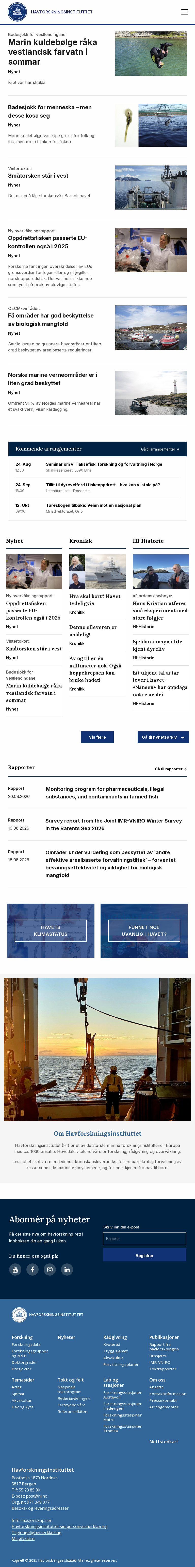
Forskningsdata (26, 1344)
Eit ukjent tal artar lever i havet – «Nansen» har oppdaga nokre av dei (160, 684)
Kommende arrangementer (48, 449)
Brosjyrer (158, 1355)
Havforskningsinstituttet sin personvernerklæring (60, 1526)
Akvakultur (113, 1357)
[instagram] (50, 1269)
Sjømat (18, 1393)
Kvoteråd (111, 1344)
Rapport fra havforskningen (164, 1346)
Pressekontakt (163, 1400)
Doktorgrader (24, 1362)
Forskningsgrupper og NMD (30, 1353)
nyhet (14, 71)
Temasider (23, 1380)
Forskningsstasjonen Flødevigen (122, 1406)
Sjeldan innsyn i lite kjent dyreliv (157, 645)
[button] (184, 11)
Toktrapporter (162, 1368)
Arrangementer (163, 1406)
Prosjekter (21, 1368)
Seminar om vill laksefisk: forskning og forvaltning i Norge (104, 464)
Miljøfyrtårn (23, 1538)
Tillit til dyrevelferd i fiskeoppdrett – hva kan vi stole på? (103, 484)
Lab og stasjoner (113, 1382)
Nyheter (66, 1337)
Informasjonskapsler (32, 1520)
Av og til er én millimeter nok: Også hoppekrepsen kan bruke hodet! (95, 669)
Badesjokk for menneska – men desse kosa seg (50, 111)
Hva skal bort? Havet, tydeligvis (95, 600)
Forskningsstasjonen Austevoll (122, 1395)
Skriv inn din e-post (121, 1227)
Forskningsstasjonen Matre (122, 1417)
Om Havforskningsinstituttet (97, 1133)
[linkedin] (67, 1269)
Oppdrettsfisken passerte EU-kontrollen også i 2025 (48, 242)
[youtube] (15, 1269)
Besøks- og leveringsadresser (40, 1508)
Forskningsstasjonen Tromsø (122, 1428)
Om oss (157, 1380)
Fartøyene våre (72, 1404)
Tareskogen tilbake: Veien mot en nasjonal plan (93, 505)
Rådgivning (115, 1337)
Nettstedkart (163, 1442)
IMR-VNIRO (159, 1362)
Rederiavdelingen (74, 1398)
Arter (17, 1386)
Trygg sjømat (115, 1350)
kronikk (80, 540)
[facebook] (32, 1269)
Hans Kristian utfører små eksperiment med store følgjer (160, 610)
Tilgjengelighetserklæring (36, 1532)
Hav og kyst (22, 1406)
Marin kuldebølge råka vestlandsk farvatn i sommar (52, 52)
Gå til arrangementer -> (160, 449)
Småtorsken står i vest (38, 175)
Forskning (22, 1337)
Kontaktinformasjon (167, 1393)
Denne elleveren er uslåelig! (93, 631)
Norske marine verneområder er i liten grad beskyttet (52, 378)
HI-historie (148, 540)
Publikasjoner (164, 1337)
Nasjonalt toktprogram (70, 1389)
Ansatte (156, 1386)
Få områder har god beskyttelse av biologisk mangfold (51, 319)
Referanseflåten (72, 1411)
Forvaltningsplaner (121, 1364)
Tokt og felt (71, 1380)
